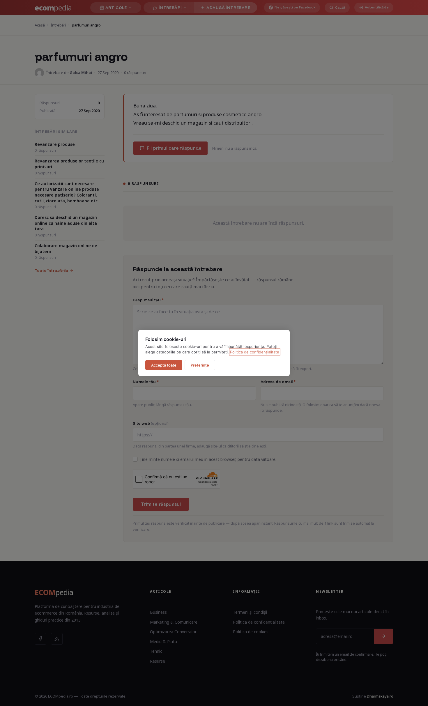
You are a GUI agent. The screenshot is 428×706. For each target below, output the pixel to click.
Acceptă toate (163, 365)
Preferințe (200, 365)
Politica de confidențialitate (254, 352)
